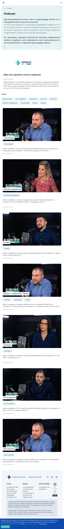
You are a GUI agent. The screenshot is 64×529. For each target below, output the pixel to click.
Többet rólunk (27, 497)
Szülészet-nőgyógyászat (12, 189)
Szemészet (7, 345)
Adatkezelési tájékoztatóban (10, 524)
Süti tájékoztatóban (32, 524)
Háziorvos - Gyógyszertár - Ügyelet (16, 294)
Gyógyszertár (18, 300)
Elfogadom (5, 526)
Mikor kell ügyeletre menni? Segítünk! (22, 75)
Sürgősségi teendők (35, 477)
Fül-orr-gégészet (9, 397)
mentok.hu (42, 489)
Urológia (6, 242)
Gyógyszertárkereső (19, 477)
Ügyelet (27, 300)
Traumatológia (8, 138)
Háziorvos (7, 300)
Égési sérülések (9, 449)
